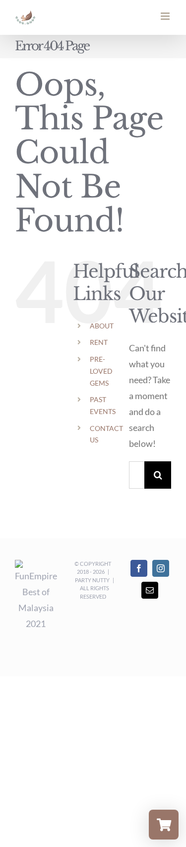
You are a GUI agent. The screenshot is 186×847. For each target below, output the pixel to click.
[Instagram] (160, 568)
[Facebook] (138, 568)
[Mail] (149, 590)
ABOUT (102, 325)
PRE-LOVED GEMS (101, 371)
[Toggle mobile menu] (166, 16)
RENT (99, 342)
